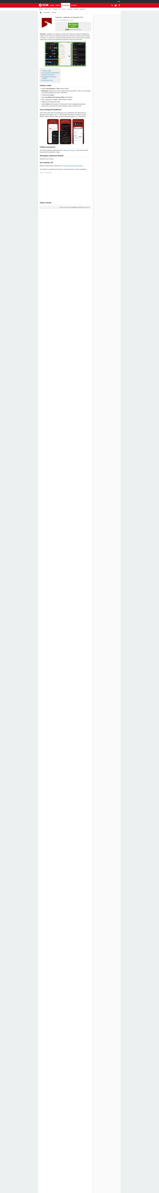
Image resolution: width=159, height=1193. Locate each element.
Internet (54, 12)
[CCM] (43, 5)
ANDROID (41, 9)
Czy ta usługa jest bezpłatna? (50, 72)
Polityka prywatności (48, 74)
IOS (59, 9)
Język (118, 1)
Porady (58, 5)
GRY (50, 9)
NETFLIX (64, 9)
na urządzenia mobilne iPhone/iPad (71, 166)
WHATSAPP (55, 9)
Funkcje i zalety (46, 70)
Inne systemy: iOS (47, 80)
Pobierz (74, 25)
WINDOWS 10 (82, 9)
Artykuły (74, 5)
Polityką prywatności (69, 150)
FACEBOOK (76, 9)
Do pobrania (65, 5)
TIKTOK (46, 9)
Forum (52, 5)
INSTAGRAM (69, 9)
